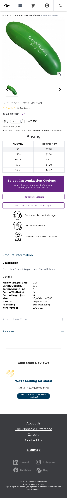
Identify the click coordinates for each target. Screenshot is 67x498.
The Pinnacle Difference (33, 429)
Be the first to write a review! (33, 396)
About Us (33, 423)
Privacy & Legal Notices (33, 484)
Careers (33, 435)
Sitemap (34, 450)
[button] (12, 90)
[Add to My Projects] (23, 114)
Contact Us (33, 440)
